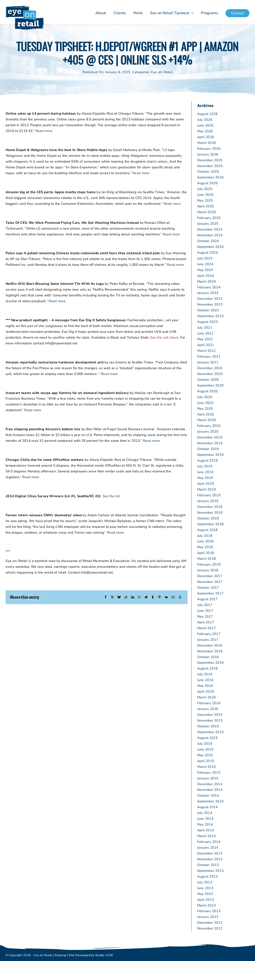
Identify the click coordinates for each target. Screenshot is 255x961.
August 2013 (207, 876)
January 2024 (207, 293)
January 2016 (207, 709)
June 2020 (205, 403)
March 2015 (206, 766)
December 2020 (210, 368)
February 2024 (209, 287)
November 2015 (210, 720)
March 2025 (206, 212)
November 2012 (210, 928)
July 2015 (204, 743)
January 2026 (207, 154)
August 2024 (207, 252)
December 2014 (210, 784)
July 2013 (204, 882)
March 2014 (206, 836)
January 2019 (207, 501)
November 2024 (210, 235)
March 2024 (206, 281)
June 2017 (205, 610)
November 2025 (210, 166)
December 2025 (210, 160)
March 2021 (206, 350)
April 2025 (205, 206)
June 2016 (205, 680)
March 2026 (206, 143)
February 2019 (209, 495)
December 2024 (210, 229)
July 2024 (204, 258)
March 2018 (206, 558)
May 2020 (205, 408)
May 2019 (205, 478)
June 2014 (205, 818)
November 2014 (210, 789)
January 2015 (207, 778)
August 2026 (207, 114)
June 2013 (205, 888)
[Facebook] (105, 597)
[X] (112, 597)
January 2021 (207, 362)
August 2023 (207, 322)
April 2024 (205, 275)
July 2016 (204, 674)
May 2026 (205, 131)
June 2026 (205, 125)
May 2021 (205, 339)
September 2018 (210, 524)
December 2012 (210, 922)
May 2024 (205, 270)
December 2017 (210, 576)
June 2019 (205, 472)
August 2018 (207, 530)
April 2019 (205, 483)
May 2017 (205, 616)
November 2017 (210, 582)
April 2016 (205, 691)
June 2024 (205, 264)
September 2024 (210, 246)
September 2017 (210, 593)
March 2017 (206, 628)
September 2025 (210, 177)
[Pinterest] (159, 597)
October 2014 (208, 795)
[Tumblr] (152, 597)
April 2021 (205, 345)
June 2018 (205, 541)
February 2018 (209, 564)
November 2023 (210, 304)
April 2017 (205, 622)
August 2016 (207, 668)
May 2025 (205, 200)
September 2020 (210, 385)
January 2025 (207, 223)
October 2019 (208, 449)
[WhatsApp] (139, 597)
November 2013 (210, 859)
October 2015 (208, 726)
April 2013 (205, 899)
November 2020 (210, 374)
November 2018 (210, 512)
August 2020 (207, 391)
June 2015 (205, 749)
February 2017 (209, 634)
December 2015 (210, 714)
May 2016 (205, 685)
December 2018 (210, 506)
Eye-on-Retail (162, 72)
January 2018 (207, 570)
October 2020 (208, 379)
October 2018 (208, 518)
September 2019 (210, 454)
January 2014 (207, 847)
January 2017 (207, 639)
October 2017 (208, 587)
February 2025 (209, 218)
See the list (111, 496)
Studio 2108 (104, 955)
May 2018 (205, 547)
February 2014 (209, 841)
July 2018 (204, 535)
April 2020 (205, 414)
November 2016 (210, 651)
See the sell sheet (164, 337)
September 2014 (210, 801)
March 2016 (206, 697)
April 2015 (205, 761)
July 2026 (204, 119)
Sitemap (60, 955)
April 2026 (205, 137)
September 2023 (210, 316)
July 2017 (204, 605)
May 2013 (205, 894)
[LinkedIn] (132, 597)
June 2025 (205, 194)
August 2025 (207, 183)
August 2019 (207, 460)
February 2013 (209, 911)
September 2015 (210, 732)
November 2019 (210, 443)
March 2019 (206, 489)
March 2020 (206, 420)
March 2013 (206, 905)
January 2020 (207, 431)
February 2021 (209, 356)
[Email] (173, 597)
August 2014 (207, 807)
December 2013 (210, 853)
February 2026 (209, 148)
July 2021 (204, 327)
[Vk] (166, 597)
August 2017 (207, 599)
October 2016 (208, 657)
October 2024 (208, 241)
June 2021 (205, 333)
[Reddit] (125, 597)
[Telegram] (145, 597)
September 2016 (210, 662)
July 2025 (204, 189)
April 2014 (205, 830)
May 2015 (205, 755)
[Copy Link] (180, 597)
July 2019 (204, 466)
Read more (43, 131)
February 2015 (209, 772)
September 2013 (210, 870)
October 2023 (208, 310)
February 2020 (209, 425)
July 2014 (204, 813)
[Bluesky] (119, 597)
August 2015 (207, 738)
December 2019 (210, 437)
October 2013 (208, 865)
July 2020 (204, 397)
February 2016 (209, 703)
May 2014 (205, 824)
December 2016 (210, 645)
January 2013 (207, 917)
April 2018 (205, 553)
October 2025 (208, 171)
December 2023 (210, 298)
